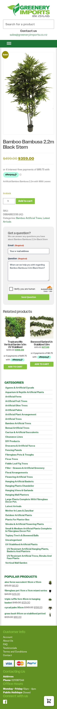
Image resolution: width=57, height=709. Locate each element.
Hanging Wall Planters (17, 494)
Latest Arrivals (13, 506)
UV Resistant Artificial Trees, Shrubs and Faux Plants (29, 557)
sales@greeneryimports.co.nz (28, 35)
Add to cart (25, 201)
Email (16, 245)
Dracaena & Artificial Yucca (20, 445)
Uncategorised (13, 540)
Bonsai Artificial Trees (17, 427)
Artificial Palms (13, 410)
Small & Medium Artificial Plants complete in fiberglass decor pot (28, 530)
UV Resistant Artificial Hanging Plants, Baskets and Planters (28, 550)
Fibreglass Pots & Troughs (19, 454)
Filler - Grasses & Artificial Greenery (24, 468)
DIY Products (12, 441)
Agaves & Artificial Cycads (19, 387)
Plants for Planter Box (17, 519)
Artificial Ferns (13, 396)
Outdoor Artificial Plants (18, 515)
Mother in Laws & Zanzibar (19, 510)
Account (7, 637)
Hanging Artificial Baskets (19, 481)
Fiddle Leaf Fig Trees (16, 463)
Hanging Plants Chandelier (19, 485)
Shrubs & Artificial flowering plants (24, 524)
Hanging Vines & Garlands (19, 490)
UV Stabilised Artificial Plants (21, 544)
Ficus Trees (11, 459)
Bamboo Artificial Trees (18, 423)
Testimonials (10, 648)
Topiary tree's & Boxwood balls (22, 535)
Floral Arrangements (16, 472)
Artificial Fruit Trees (16, 401)
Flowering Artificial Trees (19, 476)
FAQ (5, 644)
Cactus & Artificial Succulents (21, 432)
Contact (7, 655)
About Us (8, 640)
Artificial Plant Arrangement (20, 414)
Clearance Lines (14, 436)
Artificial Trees (13, 419)
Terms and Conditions (15, 651)
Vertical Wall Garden (16, 562)
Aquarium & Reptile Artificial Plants (24, 392)
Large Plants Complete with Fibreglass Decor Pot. (26, 500)
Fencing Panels (13, 450)
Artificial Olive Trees (16, 405)
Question (17, 258)
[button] (49, 701)
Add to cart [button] (15, 366)
